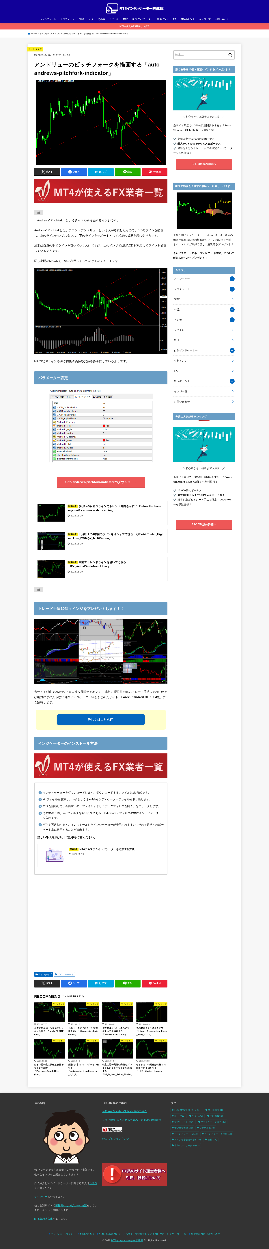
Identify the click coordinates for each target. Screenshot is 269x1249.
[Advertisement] (100, 922)
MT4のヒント (188, 19)
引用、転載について (110, 1234)
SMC (81, 19)
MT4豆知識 (216, 1110)
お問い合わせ (222, 19)
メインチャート (48, 19)
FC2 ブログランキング (115, 1138)
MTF (125, 19)
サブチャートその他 (213, 1122)
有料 (212, 1139)
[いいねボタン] (38, 212)
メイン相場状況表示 (187, 1139)
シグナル (114, 19)
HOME (34, 33)
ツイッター (40, 1196)
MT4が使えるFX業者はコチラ (134, 26)
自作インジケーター (142, 19)
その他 (101, 19)
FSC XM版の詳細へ (204, 164)
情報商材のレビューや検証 (71, 1205)
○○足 (91, 19)
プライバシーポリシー (63, 1234)
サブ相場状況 (183, 1127)
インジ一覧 (205, 19)
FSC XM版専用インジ (187, 1110)
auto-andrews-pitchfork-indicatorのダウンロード (101, 482)
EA (174, 19)
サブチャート (67, 19)
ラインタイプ (46, 33)
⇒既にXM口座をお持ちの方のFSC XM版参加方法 (131, 1120)
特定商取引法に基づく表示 (205, 1234)
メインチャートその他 (218, 1134)
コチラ (93, 1183)
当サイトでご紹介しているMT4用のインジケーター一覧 (156, 1234)
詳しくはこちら (99, 719)
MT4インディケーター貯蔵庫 (127, 1240)
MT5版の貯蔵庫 (43, 1218)
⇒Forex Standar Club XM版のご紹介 (124, 1111)
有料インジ (163, 19)
